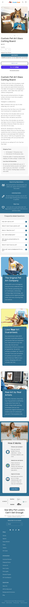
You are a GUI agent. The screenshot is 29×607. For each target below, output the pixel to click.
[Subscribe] (21, 524)
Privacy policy (16, 602)
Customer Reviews (7, 559)
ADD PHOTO (14, 55)
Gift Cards (5, 550)
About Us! (5, 586)
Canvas (4, 535)
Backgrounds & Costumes (9, 592)
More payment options (14, 70)
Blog (4, 595)
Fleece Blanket (6, 541)
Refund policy (9, 602)
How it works (6, 568)
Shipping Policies (7, 562)
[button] (2, 2)
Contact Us (5, 565)
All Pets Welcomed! (7, 589)
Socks (4, 544)
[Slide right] (17, 35)
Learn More (14, 489)
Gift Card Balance (7, 577)
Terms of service (23, 602)
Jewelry (4, 547)
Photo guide (5, 571)
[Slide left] (11, 35)
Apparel (4, 538)
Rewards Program (7, 574)
